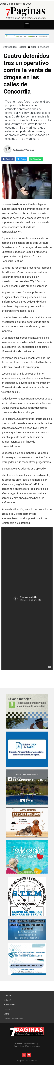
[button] (27, 25)
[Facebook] (29, 1055)
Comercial (8, 1009)
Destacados (10, 46)
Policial (22, 46)
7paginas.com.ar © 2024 (27, 1060)
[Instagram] (24, 1055)
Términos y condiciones (13, 1018)
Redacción (8, 1000)
